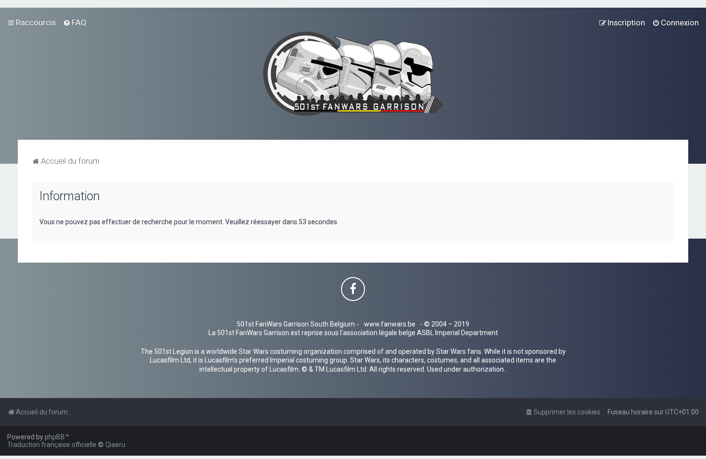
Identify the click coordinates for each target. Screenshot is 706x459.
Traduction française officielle (52, 444)
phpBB (55, 437)
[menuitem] (74, 22)
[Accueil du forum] (353, 74)
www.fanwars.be (389, 324)
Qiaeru (115, 444)
